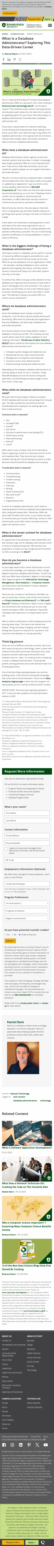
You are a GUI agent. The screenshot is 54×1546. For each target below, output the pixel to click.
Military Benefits (33, 1403)
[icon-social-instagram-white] (12, 1445)
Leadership (6, 1368)
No (15, 934)
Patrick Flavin (11, 54)
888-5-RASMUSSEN (23, 995)
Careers (5, 1349)
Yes (8, 934)
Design (30, 1344)
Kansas (5, 1411)
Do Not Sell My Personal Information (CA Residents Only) (22, 1439)
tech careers (19, 1096)
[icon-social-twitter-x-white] (37, 1445)
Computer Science (41, 582)
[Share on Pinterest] (14, 60)
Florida (5, 1403)
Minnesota (6, 1415)
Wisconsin (6, 1424)
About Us (6, 1336)
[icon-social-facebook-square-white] (4, 1445)
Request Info (34, 19)
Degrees (5, 34)
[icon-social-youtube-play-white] (46, 1445)
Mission (5, 1376)
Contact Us (6, 1340)
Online (4, 1428)
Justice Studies (33, 1361)
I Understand (8, 13)
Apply (47, 19)
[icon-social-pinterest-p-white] (29, 1445)
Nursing (30, 1366)
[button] (50, 25)
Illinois (4, 1407)
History (5, 1364)
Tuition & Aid (34, 1398)
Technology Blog (17, 34)
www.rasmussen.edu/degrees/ (14, 1292)
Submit (9, 940)
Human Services (34, 1357)
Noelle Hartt (8, 1191)
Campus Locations (11, 1398)
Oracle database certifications (19, 600)
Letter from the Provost (12, 1372)
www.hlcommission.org (33, 1311)
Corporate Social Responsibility (9, 1354)
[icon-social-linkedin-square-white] (21, 1445)
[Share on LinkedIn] (9, 60)
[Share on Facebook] (3, 60)
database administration (25, 1100)
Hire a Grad (7, 1359)
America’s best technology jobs (16, 106)
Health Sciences (33, 1353)
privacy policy (27, 1003)
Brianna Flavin (9, 1234)
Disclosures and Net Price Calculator (15, 1436)
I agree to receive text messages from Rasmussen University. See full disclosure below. (27, 850)
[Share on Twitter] (20, 60)
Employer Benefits (34, 1407)
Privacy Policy (36, 1436)
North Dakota (8, 1419)
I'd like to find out (28, 934)
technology (45, 1100)
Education (31, 1349)
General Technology (20, 1093)
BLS (26, 552)
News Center (7, 1381)
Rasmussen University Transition (11, 1386)
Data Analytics (22, 582)
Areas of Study (34, 1336)
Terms (45, 1436)
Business (30, 1340)
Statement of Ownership (12, 1392)
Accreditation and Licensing (13, 1344)
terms (36, 1003)
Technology (32, 1370)
